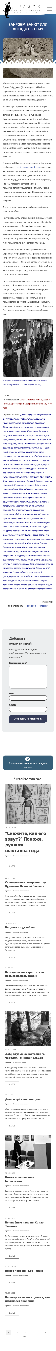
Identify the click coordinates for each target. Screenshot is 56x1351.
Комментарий (18, 662)
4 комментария (19, 1062)
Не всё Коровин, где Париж (24, 1270)
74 (45, 1332)
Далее (12, 866)
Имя (11, 693)
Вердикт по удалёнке (20, 927)
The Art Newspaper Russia (28, 167)
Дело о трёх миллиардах (23, 1099)
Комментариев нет (21, 856)
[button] (28, 762)
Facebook (31, 605)
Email (12, 704)
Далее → (27, 1336)
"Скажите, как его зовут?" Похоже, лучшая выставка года (25, 841)
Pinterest (43, 605)
